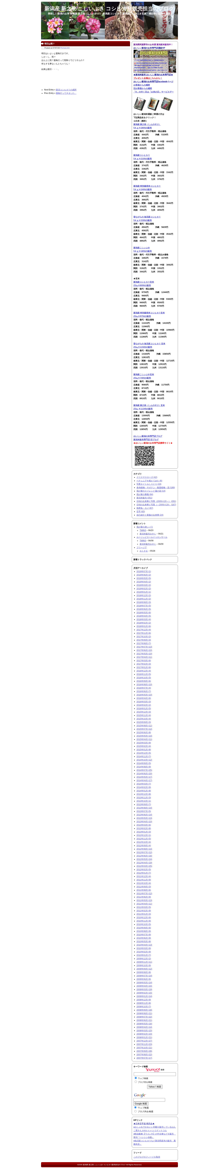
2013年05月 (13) (144, 818)
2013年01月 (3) (144, 832)
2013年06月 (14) (144, 815)
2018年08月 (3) (144, 602)
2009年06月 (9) (144, 979)
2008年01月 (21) (144, 1037)
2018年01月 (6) (144, 626)
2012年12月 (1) (144, 835)
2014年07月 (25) (144, 770)
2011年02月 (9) (144, 910)
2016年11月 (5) (144, 674)
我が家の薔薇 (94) (145, 494)
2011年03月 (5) (144, 907)
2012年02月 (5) (144, 869)
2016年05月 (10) (144, 695)
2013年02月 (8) (144, 828)
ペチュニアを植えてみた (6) (149, 480)
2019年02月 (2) (144, 588)
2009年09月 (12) (144, 969)
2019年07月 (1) (144, 571)
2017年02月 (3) (144, 664)
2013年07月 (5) (144, 811)
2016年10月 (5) (144, 677)
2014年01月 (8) (144, 791)
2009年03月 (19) (144, 989)
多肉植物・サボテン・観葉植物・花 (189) (156, 487)
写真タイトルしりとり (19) (149, 484)
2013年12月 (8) (144, 794)
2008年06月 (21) (144, 1020)
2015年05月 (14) (144, 736)
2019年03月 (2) (144, 585)
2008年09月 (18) (144, 1010)
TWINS (143, 530)
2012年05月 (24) (144, 859)
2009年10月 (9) (144, 965)
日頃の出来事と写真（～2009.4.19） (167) (156, 504)
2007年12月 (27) (144, 1041)
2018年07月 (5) (144, 606)
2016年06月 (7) (144, 691)
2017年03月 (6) (144, 660)
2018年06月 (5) (144, 609)
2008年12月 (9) (144, 1000)
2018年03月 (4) (144, 619)
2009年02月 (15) (144, 993)
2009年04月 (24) (144, 986)
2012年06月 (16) (144, 856)
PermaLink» (65, 48)
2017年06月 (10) (144, 650)
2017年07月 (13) (144, 647)
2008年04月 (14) (144, 1027)
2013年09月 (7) (144, 804)
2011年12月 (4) (144, 876)
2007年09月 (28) (144, 1051)
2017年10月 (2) (144, 636)
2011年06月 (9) (144, 897)
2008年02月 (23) (144, 1034)
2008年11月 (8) (144, 1003)
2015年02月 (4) (144, 746)
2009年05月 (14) (144, 982)
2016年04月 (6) (144, 698)
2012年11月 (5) (144, 839)
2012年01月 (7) (144, 873)
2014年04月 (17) (144, 780)
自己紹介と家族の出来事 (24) (150, 515)
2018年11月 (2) (144, 599)
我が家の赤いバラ (145, 527)
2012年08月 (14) (144, 849)
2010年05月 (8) (144, 941)
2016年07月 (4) (144, 688)
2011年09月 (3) (144, 886)
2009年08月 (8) (144, 972)
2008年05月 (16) (144, 1024)
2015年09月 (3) (144, 722)
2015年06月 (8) (144, 732)
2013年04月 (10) (144, 821)
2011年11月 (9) (144, 880)
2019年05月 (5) (144, 578)
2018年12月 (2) (144, 595)
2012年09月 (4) (144, 845)
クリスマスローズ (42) (147, 477)
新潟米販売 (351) (144, 498)
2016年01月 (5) (144, 708)
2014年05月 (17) (144, 777)
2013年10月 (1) (144, 801)
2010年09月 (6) (144, 928)
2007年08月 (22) (144, 1054)
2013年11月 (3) (144, 797)
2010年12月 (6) (144, 917)
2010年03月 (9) (144, 948)
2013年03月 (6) (144, 825)
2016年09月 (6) (144, 681)
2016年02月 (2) (144, 705)
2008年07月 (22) (144, 1017)
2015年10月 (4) (144, 719)
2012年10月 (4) (144, 842)
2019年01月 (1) (144, 592)
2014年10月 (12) (144, 760)
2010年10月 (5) (144, 924)
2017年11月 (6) (144, 633)
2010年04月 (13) (144, 945)
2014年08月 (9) (144, 767)
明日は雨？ (49, 43)
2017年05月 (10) (144, 654)
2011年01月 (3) (144, 914)
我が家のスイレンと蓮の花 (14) (151, 491)
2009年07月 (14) (144, 976)
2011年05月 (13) (144, 900)
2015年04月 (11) (144, 739)
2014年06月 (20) (144, 773)
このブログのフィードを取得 (146, 1157)
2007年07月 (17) (144, 1058)
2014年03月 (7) (144, 784)
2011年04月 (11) (144, 904)
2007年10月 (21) (144, 1048)
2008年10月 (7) (144, 1006)
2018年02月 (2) (144, 623)
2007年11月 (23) (144, 1044)
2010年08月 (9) (144, 931)
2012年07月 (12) (144, 852)
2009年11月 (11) (144, 962)
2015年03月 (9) (144, 743)
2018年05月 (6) (144, 612)
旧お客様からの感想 (142, 88)
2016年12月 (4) (144, 671)
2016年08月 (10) (144, 684)
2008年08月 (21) (144, 1013)
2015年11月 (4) (144, 715)
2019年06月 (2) (144, 575)
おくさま (144, 551)
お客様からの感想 (141, 85)
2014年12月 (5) (144, 753)
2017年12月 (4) (144, 630)
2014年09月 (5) (144, 763)
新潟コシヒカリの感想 (66, 90)
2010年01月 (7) (144, 955)
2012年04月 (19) (144, 863)
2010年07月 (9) (144, 934)
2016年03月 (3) (144, 701)
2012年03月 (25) (144, 866)
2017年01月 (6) (144, 667)
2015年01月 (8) (144, 749)
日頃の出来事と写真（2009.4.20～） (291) (156, 501)
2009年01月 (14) (144, 996)
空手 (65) (141, 511)
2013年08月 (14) (144, 808)
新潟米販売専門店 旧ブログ (146, 439)
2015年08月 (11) (144, 725)
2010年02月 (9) (144, 952)
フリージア (142, 547)
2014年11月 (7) (144, 756)
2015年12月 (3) (144, 712)
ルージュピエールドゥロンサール (152, 537)
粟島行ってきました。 (66, 93)
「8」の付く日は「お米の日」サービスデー (153, 92)
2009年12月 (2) (144, 958)
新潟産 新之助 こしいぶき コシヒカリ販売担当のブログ (104, 1165)
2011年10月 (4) (144, 883)
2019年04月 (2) (144, 582)
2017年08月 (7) (144, 643)
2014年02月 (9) (144, 787)
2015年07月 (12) (144, 729)
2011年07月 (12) (144, 893)
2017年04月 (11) (144, 657)
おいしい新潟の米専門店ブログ (147, 436)
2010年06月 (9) (144, 938)
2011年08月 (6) (144, 890)
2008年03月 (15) (144, 1030)
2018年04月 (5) (144, 616)
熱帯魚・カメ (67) (145, 508)
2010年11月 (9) (144, 921)
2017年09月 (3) (144, 640)
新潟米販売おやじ (148, 534)
